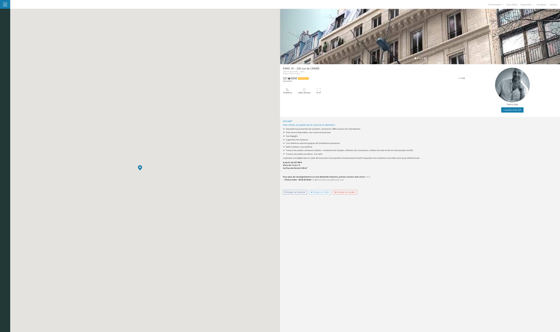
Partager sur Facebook (295, 192)
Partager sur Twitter (320, 192)
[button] (140, 168)
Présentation (494, 4)
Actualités (541, 4)
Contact (553, 4)
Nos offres (512, 4)
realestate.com (336, 179)
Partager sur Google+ (346, 192)
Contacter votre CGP (512, 110)
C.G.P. (368, 176)
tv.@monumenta (320, 179)
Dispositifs (525, 4)
